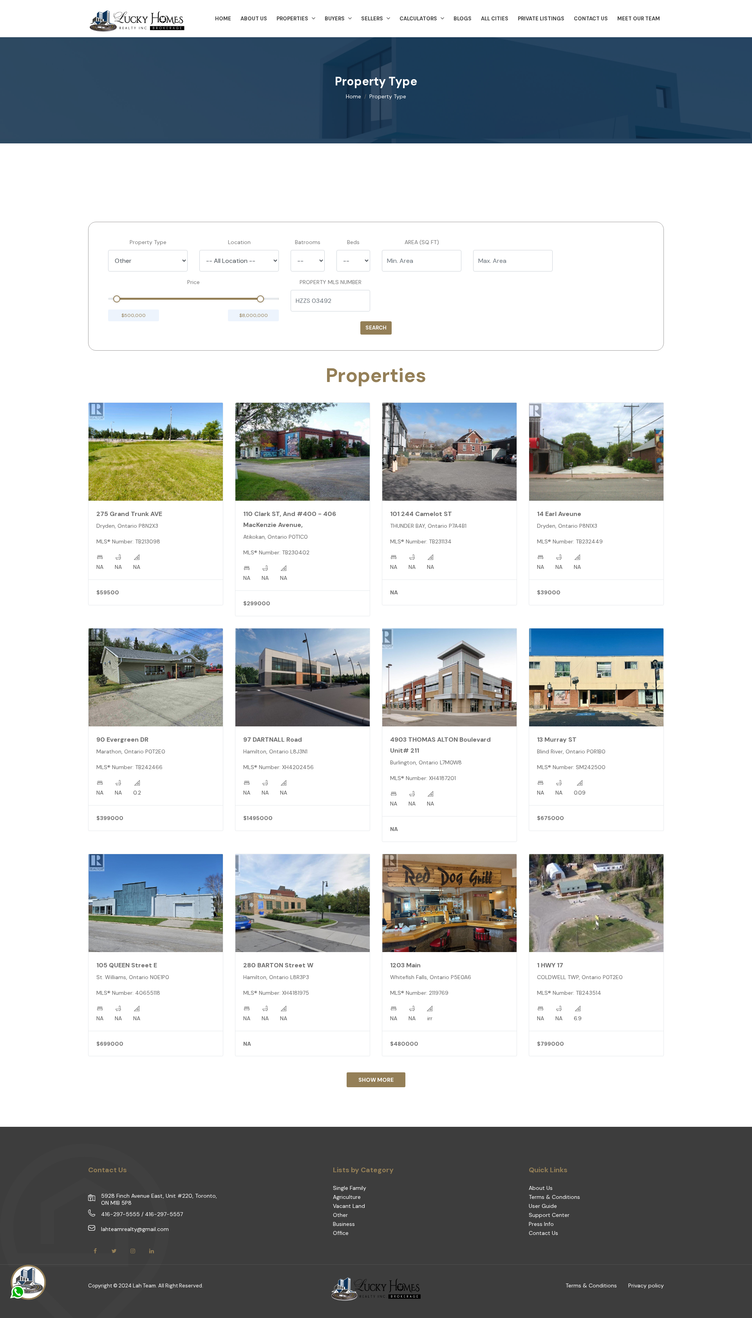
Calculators (418, 18)
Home (353, 96)
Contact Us (591, 18)
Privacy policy (646, 1285)
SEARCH (376, 327)
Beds (353, 242)
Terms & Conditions (554, 1196)
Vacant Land (349, 1205)
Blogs (463, 18)
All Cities (494, 18)
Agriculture (347, 1196)
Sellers (372, 18)
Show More (376, 1079)
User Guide (543, 1205)
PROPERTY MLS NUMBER (331, 282)
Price (193, 282)
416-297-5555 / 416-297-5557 (142, 1214)
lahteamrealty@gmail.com (135, 1229)
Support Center (549, 1214)
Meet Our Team (638, 18)
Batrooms (307, 242)
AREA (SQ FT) (422, 242)
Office (341, 1233)
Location (239, 242)
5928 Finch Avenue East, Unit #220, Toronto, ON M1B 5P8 (159, 1199)
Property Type (148, 242)
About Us (541, 1187)
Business (344, 1223)
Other (340, 1214)
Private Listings (541, 18)
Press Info (541, 1223)
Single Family (349, 1187)
